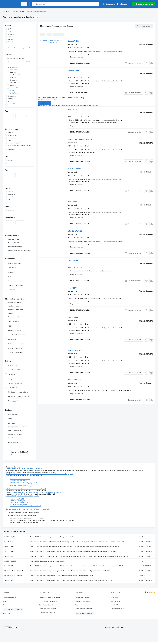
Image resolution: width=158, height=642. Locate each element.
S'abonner (44, 103)
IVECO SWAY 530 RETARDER (79, 139)
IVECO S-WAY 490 (74, 231)
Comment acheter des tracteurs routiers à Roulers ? (24, 469)
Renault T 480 (73, 70)
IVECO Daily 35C (10, 561)
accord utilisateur (92, 105)
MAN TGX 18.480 (74, 169)
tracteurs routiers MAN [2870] (20, 480)
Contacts (6, 605)
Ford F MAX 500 (74, 288)
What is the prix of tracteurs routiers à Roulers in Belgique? (26, 489)
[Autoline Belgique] (10, 4)
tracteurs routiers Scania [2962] (21, 484)
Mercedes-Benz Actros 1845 (14, 571)
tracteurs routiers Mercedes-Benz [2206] (24, 482)
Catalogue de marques (47, 612)
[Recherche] (33, 4)
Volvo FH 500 (72, 260)
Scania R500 (8, 580)
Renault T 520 (73, 41)
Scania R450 (8, 556)
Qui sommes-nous (9, 597)
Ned (9, 613)
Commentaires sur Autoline (48, 608)
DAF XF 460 (8, 566)
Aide (4, 601)
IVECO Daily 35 (9, 537)
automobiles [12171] (17, 499)
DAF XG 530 (72, 109)
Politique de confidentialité (48, 601)
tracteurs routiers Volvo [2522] (20, 485)
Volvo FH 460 (72, 317)
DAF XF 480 (72, 202)
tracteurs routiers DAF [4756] (20, 479)
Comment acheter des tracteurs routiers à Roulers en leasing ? (27, 509)
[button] (146, 63)
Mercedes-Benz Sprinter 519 (14, 575)
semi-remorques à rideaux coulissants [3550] (25, 506)
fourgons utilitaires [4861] (19, 502)
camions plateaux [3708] (18, 504)
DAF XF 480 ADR (74, 380)
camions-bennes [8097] (18, 501)
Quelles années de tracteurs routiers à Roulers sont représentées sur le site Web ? (34, 492)
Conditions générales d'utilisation (50, 597)
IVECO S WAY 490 (74, 350)
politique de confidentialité (71, 105)
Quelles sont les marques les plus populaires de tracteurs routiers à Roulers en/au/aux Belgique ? (39, 474)
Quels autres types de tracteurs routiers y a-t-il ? (22, 496)
